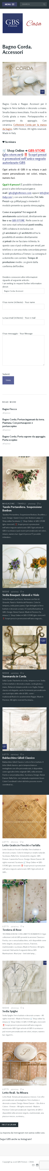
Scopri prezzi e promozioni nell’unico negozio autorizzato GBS (24, 158)
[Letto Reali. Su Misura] (24, 1064)
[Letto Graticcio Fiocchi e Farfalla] (24, 816)
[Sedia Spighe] (24, 982)
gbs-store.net (13, 154)
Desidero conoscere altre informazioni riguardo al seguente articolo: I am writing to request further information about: (22, 282)
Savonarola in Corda (14, 676)
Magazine (8, 503)
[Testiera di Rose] (24, 901)
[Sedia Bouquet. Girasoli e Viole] (24, 566)
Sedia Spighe (10, 1011)
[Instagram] (37, 1165)
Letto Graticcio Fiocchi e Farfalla (21, 845)
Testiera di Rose (12, 929)
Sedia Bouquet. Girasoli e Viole (20, 595)
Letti (5, 754)
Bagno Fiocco (9, 409)
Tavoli (22, 503)
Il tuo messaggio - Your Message (17, 333)
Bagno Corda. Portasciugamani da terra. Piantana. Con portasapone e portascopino (23, 423)
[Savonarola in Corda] (24, 647)
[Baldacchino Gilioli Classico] (24, 729)
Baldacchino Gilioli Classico (18, 757)
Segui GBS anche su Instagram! (16, 1139)
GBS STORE (18, 220)
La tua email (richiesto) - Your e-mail (18, 318)
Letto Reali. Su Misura (15, 1092)
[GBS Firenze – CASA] (24, 23)
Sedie (5, 591)
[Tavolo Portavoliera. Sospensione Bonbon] (24, 478)
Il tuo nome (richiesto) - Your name (18, 302)
